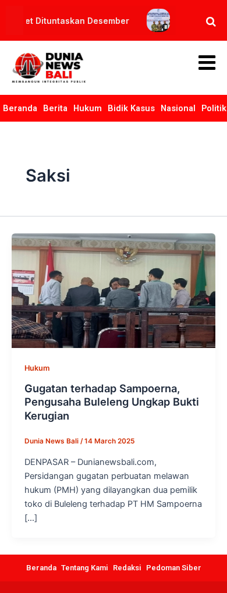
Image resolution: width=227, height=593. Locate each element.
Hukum (87, 108)
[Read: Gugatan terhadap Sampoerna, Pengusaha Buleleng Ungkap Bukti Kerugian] (113, 290)
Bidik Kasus (131, 108)
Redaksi (127, 567)
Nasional (178, 108)
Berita (55, 108)
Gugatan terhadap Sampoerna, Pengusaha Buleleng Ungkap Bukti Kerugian (111, 402)
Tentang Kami (84, 567)
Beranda (20, 108)
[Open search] (211, 21)
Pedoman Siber (173, 567)
